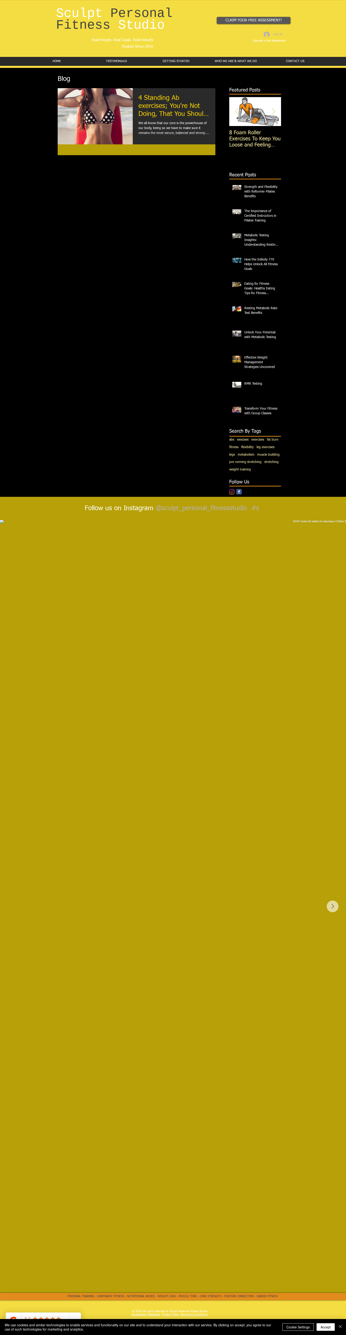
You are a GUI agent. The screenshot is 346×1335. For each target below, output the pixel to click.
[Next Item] (273, 111)
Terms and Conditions (194, 1314)
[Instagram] (232, 491)
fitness (233, 447)
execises (243, 439)
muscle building (268, 454)
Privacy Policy (171, 1314)
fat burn (272, 439)
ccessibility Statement (146, 1314)
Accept (326, 1327)
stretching (271, 462)
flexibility (247, 447)
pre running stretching (245, 462)
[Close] (340, 1327)
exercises (257, 439)
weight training (240, 469)
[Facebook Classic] (239, 491)
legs (232, 454)
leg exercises (265, 447)
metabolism (246, 454)
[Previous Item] (237, 111)
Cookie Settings (298, 1327)
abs (231, 439)
